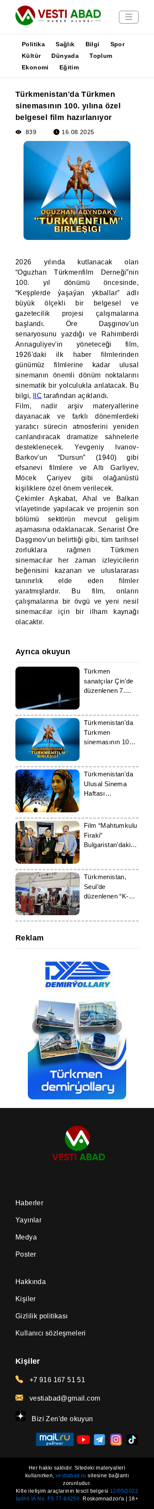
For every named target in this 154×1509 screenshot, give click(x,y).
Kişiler (25, 1298)
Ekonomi (35, 67)
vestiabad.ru (71, 1476)
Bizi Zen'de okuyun (61, 1418)
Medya (26, 1237)
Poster (25, 1254)
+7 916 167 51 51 (56, 1379)
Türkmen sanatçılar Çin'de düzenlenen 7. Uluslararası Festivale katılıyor (110, 690)
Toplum (100, 55)
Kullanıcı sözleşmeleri (50, 1333)
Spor (117, 44)
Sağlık (65, 44)
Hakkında (30, 1281)
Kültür (31, 55)
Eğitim (69, 67)
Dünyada (65, 55)
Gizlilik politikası (41, 1316)
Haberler (29, 1203)
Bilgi (93, 44)
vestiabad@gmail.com (63, 1398)
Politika (33, 44)
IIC (37, 395)
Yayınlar (28, 1220)
